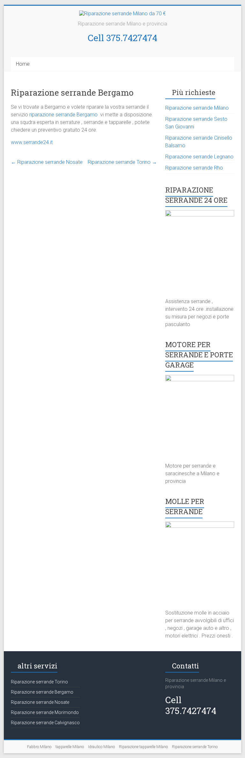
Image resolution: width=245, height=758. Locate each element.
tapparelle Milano (70, 747)
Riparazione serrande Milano (197, 108)
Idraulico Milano (101, 747)
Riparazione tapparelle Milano (143, 747)
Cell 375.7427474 (122, 38)
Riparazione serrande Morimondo (45, 712)
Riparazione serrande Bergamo (42, 692)
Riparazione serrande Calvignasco (45, 722)
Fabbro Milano (39, 747)
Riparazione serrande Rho (194, 168)
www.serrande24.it (32, 142)
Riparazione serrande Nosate (47, 162)
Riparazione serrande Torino (122, 162)
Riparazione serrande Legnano (199, 157)
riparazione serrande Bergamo (64, 115)
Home (23, 64)
